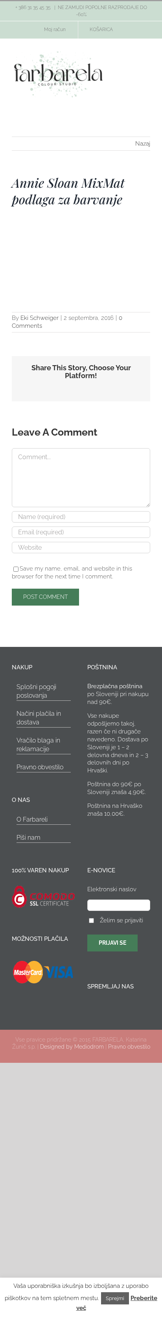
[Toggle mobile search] (133, 65)
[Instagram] (100, 1005)
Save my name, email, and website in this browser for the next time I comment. (72, 572)
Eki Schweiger (39, 317)
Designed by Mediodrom (72, 1047)
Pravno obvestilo (40, 767)
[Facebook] (89, 1005)
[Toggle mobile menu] (147, 65)
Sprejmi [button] (115, 1298)
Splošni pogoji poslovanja (36, 691)
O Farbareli (32, 819)
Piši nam (28, 837)
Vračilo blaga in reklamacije (38, 745)
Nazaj (142, 143)
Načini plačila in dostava (39, 718)
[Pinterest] (111, 1005)
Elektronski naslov (111, 889)
